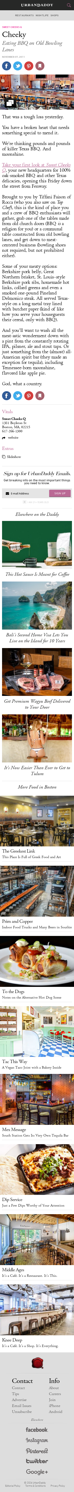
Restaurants (24, 15)
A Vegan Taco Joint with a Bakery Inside (31, 1067)
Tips (15, 1394)
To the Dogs (13, 991)
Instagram (37, 1441)
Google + (37, 1472)
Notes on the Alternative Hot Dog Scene (31, 997)
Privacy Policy (58, 1485)
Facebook (37, 1430)
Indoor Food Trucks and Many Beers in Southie (37, 927)
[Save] (39, 65)
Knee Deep (12, 1340)
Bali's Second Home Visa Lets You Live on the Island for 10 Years (37, 638)
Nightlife (42, 15)
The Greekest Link (18, 851)
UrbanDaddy (37, 5)
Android (55, 1412)
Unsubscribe (22, 1412)
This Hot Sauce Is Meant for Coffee (37, 574)
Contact (18, 1388)
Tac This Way (14, 1061)
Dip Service (12, 1199)
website (12, 437)
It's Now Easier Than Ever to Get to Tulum (37, 770)
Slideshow (14, 456)
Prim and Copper (17, 921)
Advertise (19, 1400)
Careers (55, 1394)
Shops (55, 15)
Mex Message (14, 1129)
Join (52, 1400)
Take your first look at (36, 167)
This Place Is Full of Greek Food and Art (31, 857)
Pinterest (37, 1451)
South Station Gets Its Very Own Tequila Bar (35, 1135)
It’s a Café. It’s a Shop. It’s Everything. (30, 1346)
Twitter (37, 1462)
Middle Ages (13, 1270)
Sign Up (60, 493)
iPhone (54, 1406)
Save (28, 65)
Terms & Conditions (35, 1485)
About (54, 1388)
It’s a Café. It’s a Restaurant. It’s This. (29, 1275)
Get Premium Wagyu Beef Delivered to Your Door (37, 704)
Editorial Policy (12, 1485)
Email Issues (21, 1406)
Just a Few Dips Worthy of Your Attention (33, 1205)
